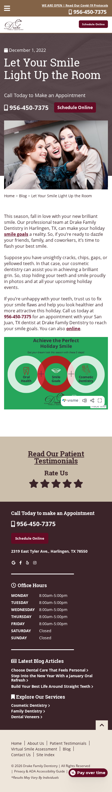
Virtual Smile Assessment (34, 749)
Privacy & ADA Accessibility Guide (39, 771)
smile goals (16, 234)
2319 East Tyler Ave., (49, 551)
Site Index (45, 754)
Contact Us (21, 754)
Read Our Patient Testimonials (56, 457)
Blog (23, 195)
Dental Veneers (26, 716)
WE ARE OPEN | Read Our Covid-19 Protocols (75, 5)
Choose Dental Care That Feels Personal (48, 670)
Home (9, 195)
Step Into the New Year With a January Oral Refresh (51, 678)
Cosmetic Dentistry (29, 705)
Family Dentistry (27, 711)
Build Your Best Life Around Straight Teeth (50, 686)
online (73, 329)
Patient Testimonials (68, 743)
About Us (35, 743)
